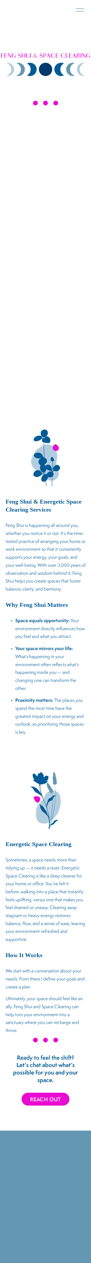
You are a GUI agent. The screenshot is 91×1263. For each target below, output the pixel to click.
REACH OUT (45, 1099)
